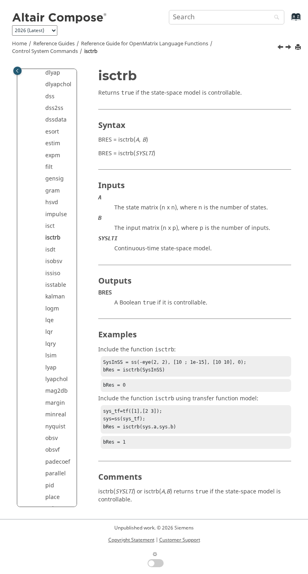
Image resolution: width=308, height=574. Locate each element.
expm (52, 155)
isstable (55, 285)
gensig (54, 178)
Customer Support (179, 540)
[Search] (274, 18)
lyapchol (56, 379)
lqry (50, 344)
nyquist (55, 426)
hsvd (51, 202)
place (52, 497)
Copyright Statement (131, 540)
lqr (49, 332)
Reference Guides (54, 43)
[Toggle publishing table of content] (17, 71)
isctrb (90, 51)
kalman (55, 296)
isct (50, 226)
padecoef (57, 462)
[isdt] (289, 48)
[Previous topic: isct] (281, 48)
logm (52, 308)
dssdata (56, 120)
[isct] (281, 48)
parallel (55, 473)
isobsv (53, 261)
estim (52, 143)
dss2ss (54, 108)
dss (50, 96)
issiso (52, 273)
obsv (51, 438)
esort (52, 132)
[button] (42, 73)
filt (49, 167)
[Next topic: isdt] (289, 48)
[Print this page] (299, 47)
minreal (55, 414)
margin (55, 403)
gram (52, 191)
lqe (49, 320)
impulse (56, 214)
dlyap (52, 73)
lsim (51, 355)
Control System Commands (45, 51)
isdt (50, 249)
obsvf (52, 450)
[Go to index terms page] (287, 20)
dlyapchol (58, 84)
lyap (51, 367)
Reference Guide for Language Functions (144, 43)
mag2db (56, 391)
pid (49, 485)
